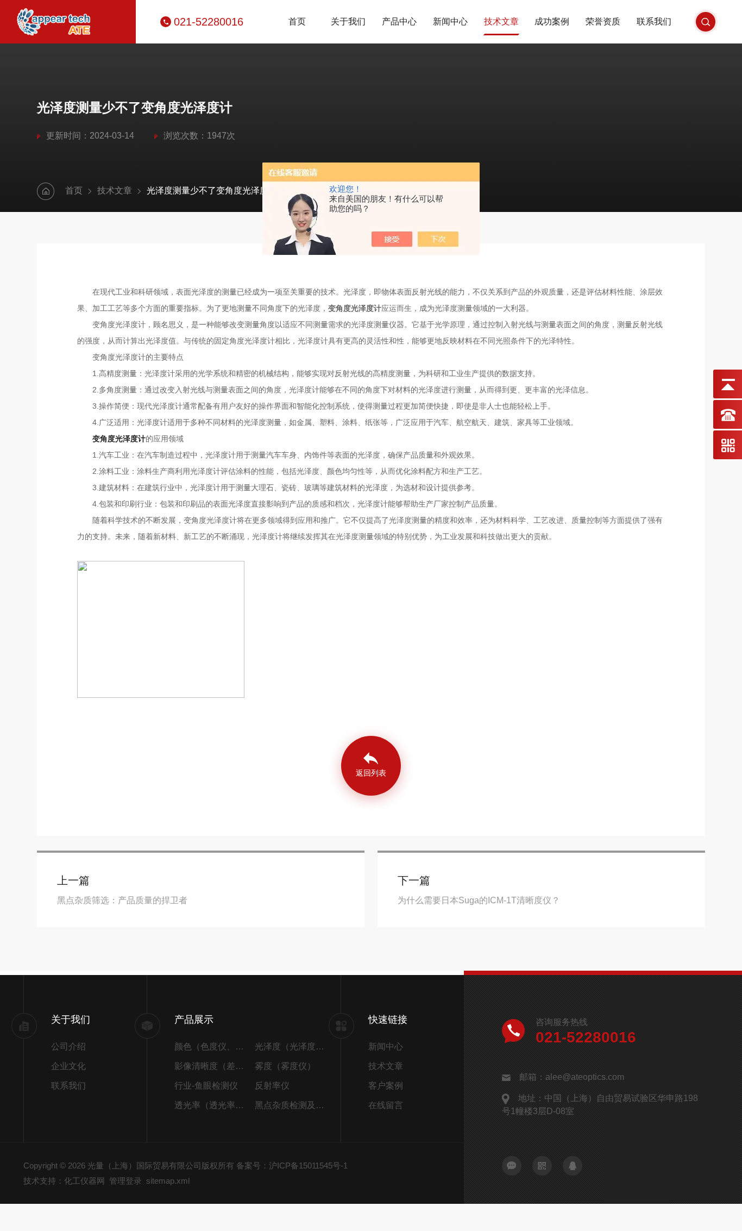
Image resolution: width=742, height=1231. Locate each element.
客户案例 (385, 1085)
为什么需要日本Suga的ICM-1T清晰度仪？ (479, 900)
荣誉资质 (603, 21)
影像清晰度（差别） (212, 1066)
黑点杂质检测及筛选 (290, 1105)
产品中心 (399, 21)
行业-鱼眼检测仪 (206, 1085)
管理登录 (125, 1180)
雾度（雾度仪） (285, 1066)
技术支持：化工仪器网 (64, 1180)
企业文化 (68, 1066)
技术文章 (501, 21)
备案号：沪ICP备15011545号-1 (292, 1165)
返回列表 (371, 772)
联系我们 (654, 21)
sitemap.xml (168, 1180)
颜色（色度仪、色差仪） (212, 1046)
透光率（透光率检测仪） (212, 1105)
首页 (297, 21)
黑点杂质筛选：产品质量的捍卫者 (122, 900)
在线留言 (385, 1105)
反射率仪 (272, 1085)
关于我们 (348, 21)
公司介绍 (68, 1046)
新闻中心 (450, 21)
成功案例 (552, 21)
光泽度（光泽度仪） (290, 1046)
